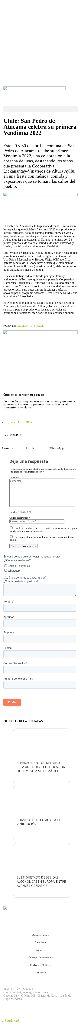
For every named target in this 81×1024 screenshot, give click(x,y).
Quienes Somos (40, 935)
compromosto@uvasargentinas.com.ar (26, 992)
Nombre (14, 512)
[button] (40, 109)
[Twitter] (29, 384)
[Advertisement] (40, 42)
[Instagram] (18, 384)
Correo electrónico (19, 518)
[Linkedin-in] (39, 384)
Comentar (14, 477)
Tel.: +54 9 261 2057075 (18, 988)
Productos (41, 950)
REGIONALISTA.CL (30, 325)
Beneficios (40, 942)
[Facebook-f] (8, 384)
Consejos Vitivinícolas (40, 958)
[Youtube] (49, 1012)
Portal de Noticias (40, 965)
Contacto (40, 973)
